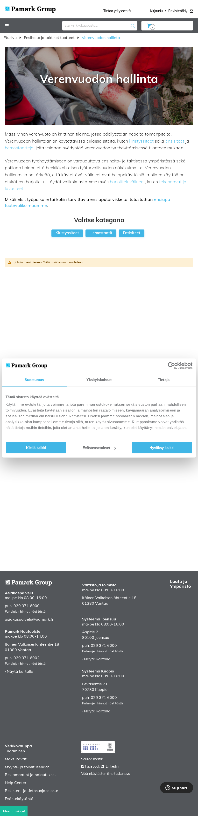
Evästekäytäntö (19, 799)
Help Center (15, 783)
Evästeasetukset (96, 448)
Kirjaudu (156, 11)
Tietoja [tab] (164, 379)
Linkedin (112, 767)
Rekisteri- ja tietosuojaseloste (31, 791)
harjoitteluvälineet (127, 182)
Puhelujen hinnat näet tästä (25, 611)
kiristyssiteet (141, 141)
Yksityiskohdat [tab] (99, 379)
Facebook (92, 767)
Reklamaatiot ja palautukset (30, 775)
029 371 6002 (27, 658)
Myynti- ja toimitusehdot (27, 767)
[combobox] (99, 26)
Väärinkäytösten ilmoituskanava (105, 774)
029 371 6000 (27, 606)
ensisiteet (174, 141)
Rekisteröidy (177, 11)
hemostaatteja (19, 148)
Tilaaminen (15, 751)
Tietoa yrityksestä (117, 11)
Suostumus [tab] (34, 379)
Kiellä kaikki (36, 448)
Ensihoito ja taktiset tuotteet (50, 38)
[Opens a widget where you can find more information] (176, 788)
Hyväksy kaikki (161, 448)
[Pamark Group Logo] (30, 8)
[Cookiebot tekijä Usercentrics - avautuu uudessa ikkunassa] (171, 365)
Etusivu (11, 38)
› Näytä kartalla (19, 672)
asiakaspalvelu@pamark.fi (29, 620)
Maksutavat (16, 759)
